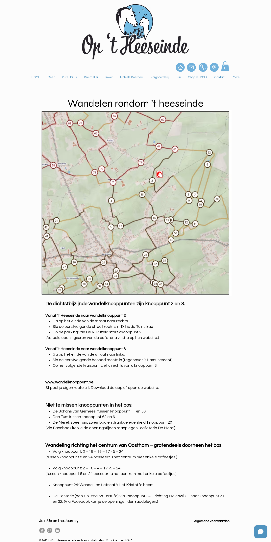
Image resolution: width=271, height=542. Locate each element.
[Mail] (191, 67)
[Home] (180, 67)
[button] (225, 66)
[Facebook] (42, 530)
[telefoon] (203, 67)
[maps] (214, 67)
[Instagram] (49, 530)
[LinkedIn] (57, 530)
